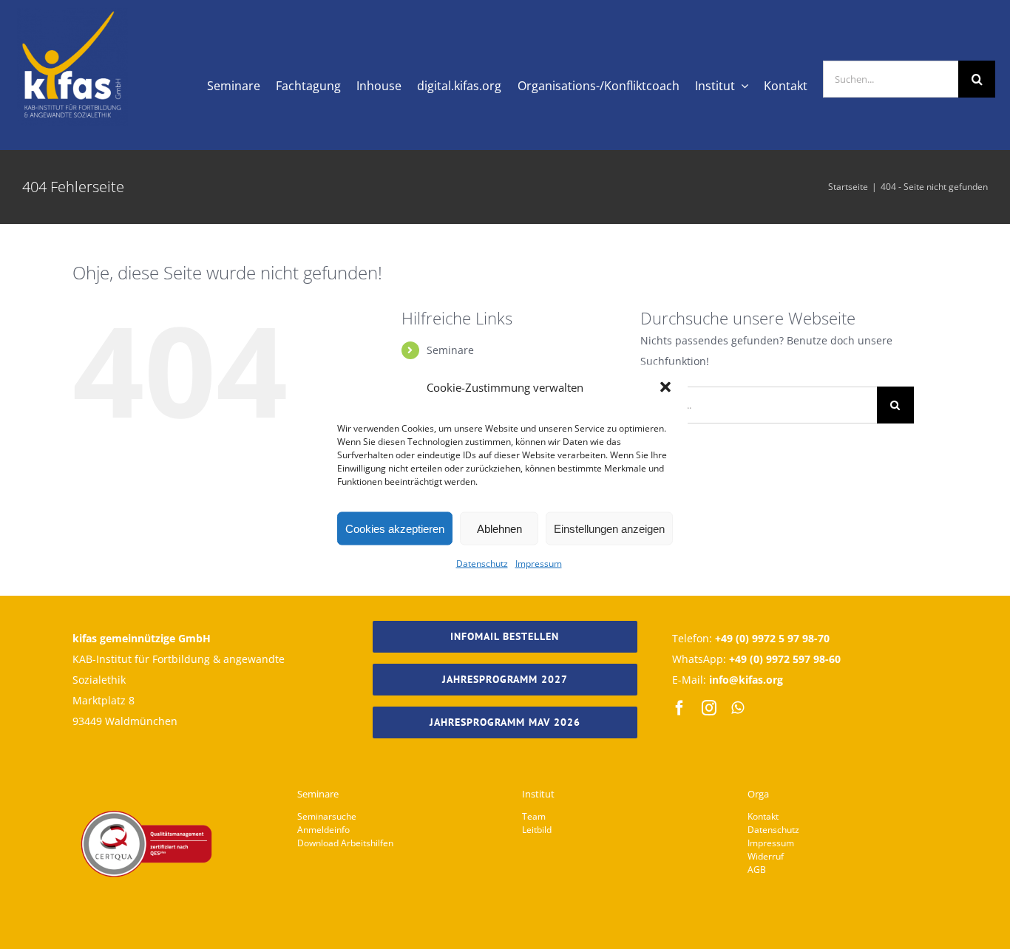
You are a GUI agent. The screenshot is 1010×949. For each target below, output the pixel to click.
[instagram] (709, 708)
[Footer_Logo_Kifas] (146, 769)
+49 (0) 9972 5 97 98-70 (772, 638)
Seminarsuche (326, 816)
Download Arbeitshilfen (345, 843)
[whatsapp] (737, 708)
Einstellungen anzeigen (609, 528)
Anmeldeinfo (323, 829)
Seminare (450, 350)
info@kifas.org (746, 680)
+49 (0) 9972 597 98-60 (785, 659)
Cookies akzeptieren (394, 528)
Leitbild (537, 829)
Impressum (538, 563)
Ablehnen (499, 528)
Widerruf (766, 856)
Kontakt (763, 816)
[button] (665, 387)
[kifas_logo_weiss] (72, 13)
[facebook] (679, 708)
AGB (757, 869)
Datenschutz (482, 563)
